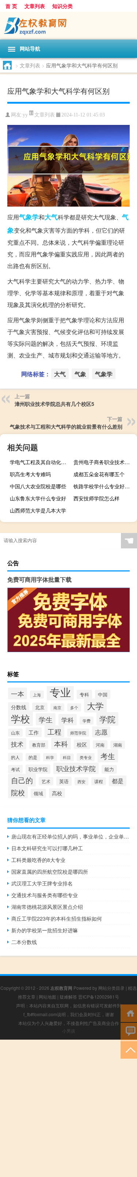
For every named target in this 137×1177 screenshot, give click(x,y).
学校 (20, 718)
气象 (80, 374)
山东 (15, 733)
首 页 (11, 6)
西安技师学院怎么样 (96, 498)
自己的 (22, 780)
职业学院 (37, 769)
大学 (95, 705)
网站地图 (47, 996)
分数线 (18, 707)
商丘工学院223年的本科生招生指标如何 (56, 918)
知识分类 (62, 6)
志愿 (101, 732)
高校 (57, 793)
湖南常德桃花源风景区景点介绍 (47, 906)
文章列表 (34, 6)
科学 (50, 757)
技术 (17, 743)
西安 (81, 781)
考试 (15, 769)
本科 (61, 743)
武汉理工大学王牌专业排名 (42, 883)
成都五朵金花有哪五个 (99, 474)
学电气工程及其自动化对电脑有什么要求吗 (41, 462)
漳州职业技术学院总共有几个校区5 (54, 403)
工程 (54, 731)
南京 (57, 707)
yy (25, 115)
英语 (64, 781)
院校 (18, 792)
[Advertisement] (68, 1108)
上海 (37, 694)
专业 (60, 691)
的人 (15, 757)
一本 (17, 693)
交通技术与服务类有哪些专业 (44, 895)
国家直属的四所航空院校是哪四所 (49, 871)
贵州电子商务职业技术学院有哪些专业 (104, 462)
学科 (67, 719)
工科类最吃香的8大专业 (38, 859)
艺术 (46, 781)
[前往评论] (129, 1031)
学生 (46, 719)
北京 (40, 707)
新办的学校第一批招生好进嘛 (44, 930)
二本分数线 (24, 941)
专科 (84, 694)
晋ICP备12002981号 (98, 996)
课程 (98, 781)
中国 (102, 694)
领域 (38, 793)
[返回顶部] (129, 1049)
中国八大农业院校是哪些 (38, 486)
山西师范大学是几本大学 (38, 510)
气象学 (29, 217)
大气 (51, 217)
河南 (100, 744)
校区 (82, 744)
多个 (74, 707)
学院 (107, 719)
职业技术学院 (76, 768)
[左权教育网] (68, 26)
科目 (67, 757)
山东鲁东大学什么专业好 (38, 498)
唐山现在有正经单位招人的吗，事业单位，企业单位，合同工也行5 (70, 836)
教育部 (38, 744)
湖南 (117, 745)
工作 (33, 732)
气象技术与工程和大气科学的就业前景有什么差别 (66, 426)
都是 (117, 781)
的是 (32, 757)
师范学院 (78, 733)
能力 (109, 769)
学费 (87, 720)
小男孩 (68, 1031)
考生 (107, 755)
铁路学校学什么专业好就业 (104, 486)
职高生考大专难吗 (30, 474)
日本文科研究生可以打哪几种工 (47, 848)
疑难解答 (68, 996)
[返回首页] (129, 1012)
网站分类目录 (111, 988)
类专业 (86, 757)
